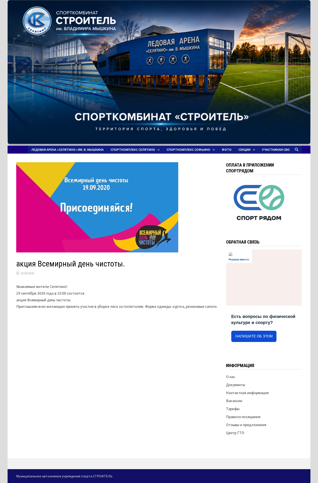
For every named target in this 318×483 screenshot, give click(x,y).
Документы (235, 384)
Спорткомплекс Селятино (133, 149)
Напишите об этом (254, 336)
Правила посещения (243, 416)
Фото (226, 149)
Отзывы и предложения (246, 424)
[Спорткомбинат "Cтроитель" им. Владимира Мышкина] (159, 73)
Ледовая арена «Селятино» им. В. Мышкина (67, 149)
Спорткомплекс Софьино (188, 149)
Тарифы (232, 408)
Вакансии (234, 400)
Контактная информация (247, 392)
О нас (230, 376)
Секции (244, 149)
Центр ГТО (235, 432)
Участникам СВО (276, 149)
